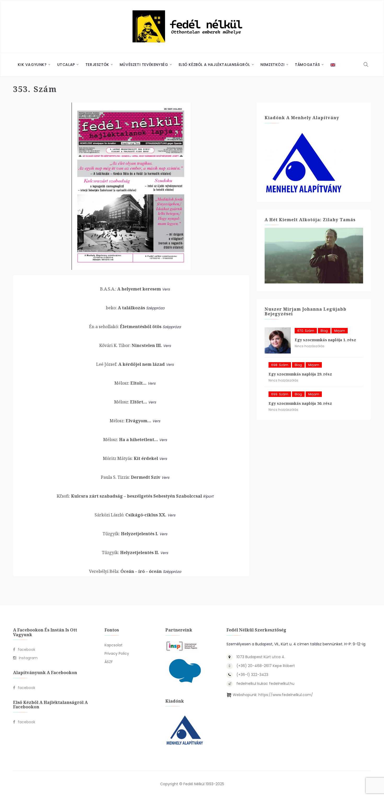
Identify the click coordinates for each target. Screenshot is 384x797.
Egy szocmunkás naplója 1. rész (325, 339)
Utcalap (66, 64)
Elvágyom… (130, 421)
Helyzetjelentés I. (130, 534)
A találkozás (125, 308)
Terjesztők (97, 64)
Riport (208, 496)
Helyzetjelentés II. (130, 552)
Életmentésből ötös (125, 326)
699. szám (279, 394)
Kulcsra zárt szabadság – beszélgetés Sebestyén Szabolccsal (129, 496)
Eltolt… (130, 383)
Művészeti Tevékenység (144, 64)
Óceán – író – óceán (125, 571)
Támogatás (307, 64)
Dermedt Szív (130, 477)
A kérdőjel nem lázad (130, 364)
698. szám (279, 365)
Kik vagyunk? (32, 64)
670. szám (305, 330)
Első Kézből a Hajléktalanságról (214, 64)
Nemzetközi (272, 64)
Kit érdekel (130, 458)
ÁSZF (108, 661)
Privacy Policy (116, 653)
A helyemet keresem (130, 289)
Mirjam (339, 330)
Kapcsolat (113, 645)
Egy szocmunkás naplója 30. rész (300, 403)
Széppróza (155, 308)
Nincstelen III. (130, 345)
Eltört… (130, 402)
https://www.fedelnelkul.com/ (285, 694)
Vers (166, 289)
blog (324, 330)
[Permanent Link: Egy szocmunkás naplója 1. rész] (278, 340)
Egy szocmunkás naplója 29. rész (300, 374)
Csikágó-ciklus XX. (130, 515)
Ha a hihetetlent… (130, 439)
